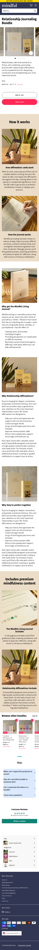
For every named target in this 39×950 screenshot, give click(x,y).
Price (3, 81)
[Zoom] (31, 53)
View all (34, 716)
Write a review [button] (20, 821)
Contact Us (5, 901)
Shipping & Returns (7, 882)
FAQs (3, 898)
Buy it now (19, 102)
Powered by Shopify (24, 945)
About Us (4, 880)
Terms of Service (6, 896)
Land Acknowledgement (9, 893)
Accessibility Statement (8, 890)
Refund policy (6, 885)
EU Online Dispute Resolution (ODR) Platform (15, 888)
